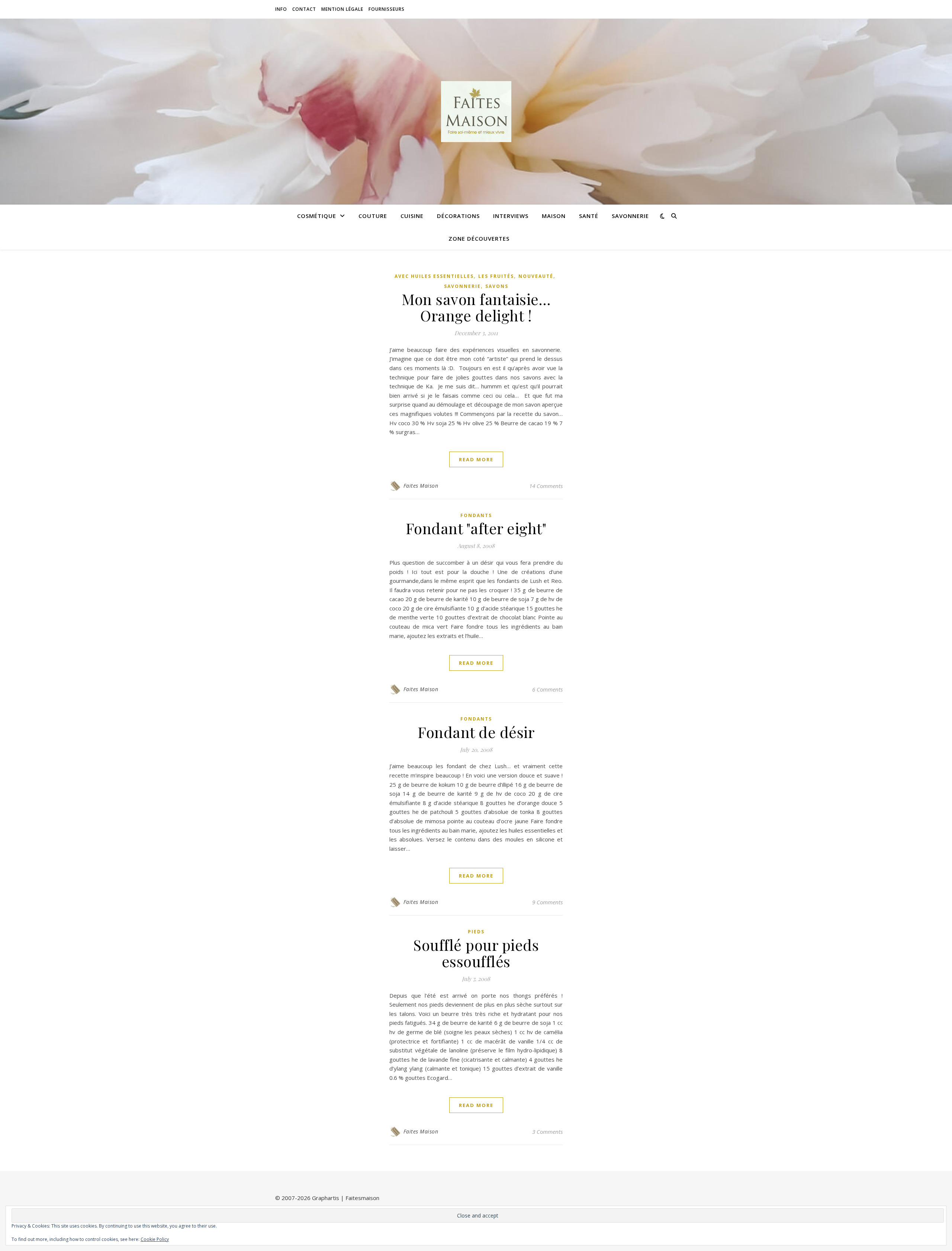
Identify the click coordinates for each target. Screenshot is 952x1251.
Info (281, 9)
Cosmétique (316, 215)
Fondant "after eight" (476, 528)
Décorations (458, 215)
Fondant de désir (476, 732)
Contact (304, 9)
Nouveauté (535, 276)
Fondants (476, 515)
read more (476, 459)
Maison (554, 215)
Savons (496, 286)
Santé (588, 215)
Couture (372, 215)
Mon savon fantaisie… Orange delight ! (476, 307)
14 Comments (546, 486)
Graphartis (325, 1198)
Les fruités (496, 276)
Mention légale (342, 9)
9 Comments (547, 902)
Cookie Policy (155, 1239)
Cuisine (412, 215)
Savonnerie (630, 215)
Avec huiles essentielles (434, 276)
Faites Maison (420, 485)
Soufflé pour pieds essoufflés (476, 953)
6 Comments (547, 689)
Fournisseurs (387, 9)
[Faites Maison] (476, 111)
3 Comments (547, 1131)
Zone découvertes (478, 238)
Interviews (510, 215)
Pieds (476, 931)
